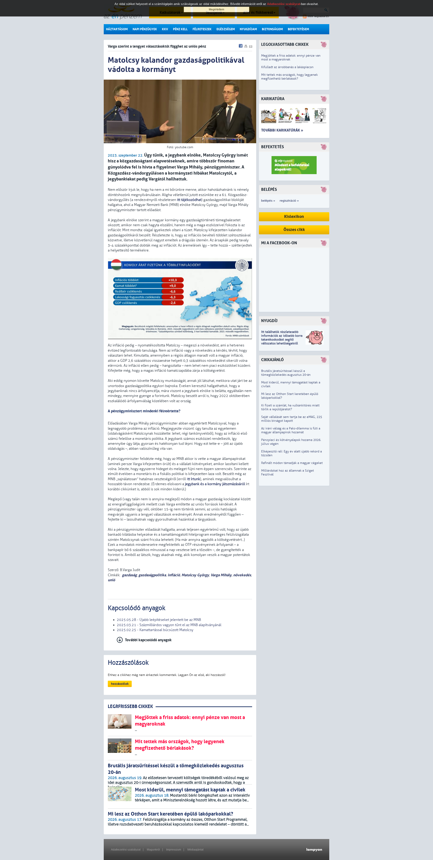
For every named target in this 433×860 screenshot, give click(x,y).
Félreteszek (202, 29)
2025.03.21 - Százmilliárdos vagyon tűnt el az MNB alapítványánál (169, 625)
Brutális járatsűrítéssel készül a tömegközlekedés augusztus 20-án (286, 373)
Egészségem (225, 29)
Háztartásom (117, 29)
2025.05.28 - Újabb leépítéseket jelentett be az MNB (159, 620)
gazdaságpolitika (152, 575)
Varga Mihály (221, 575)
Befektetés (272, 147)
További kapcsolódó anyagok (148, 640)
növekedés (242, 575)
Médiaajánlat (195, 849)
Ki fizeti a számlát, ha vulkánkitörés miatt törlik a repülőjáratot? (290, 407)
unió (111, 580)
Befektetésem (298, 29)
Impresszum (173, 849)
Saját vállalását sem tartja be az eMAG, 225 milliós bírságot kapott (291, 419)
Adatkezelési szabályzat (125, 849)
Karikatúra (272, 99)
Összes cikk (294, 229)
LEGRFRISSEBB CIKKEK (130, 706)
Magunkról (153, 849)
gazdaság (129, 575)
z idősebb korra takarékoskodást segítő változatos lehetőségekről (281, 339)
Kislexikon (294, 216)
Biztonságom (272, 29)
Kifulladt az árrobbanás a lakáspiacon (287, 67)
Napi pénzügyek (145, 29)
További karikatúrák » (282, 130)
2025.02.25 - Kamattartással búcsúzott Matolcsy (155, 630)
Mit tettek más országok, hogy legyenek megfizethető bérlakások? (289, 77)
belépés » (268, 200)
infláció (174, 575)
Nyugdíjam (248, 29)
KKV (165, 29)
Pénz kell (180, 29)
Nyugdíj (269, 320)
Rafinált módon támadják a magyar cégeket (292, 463)
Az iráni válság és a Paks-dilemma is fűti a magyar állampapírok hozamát (290, 430)
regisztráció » (289, 200)
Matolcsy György (195, 575)
